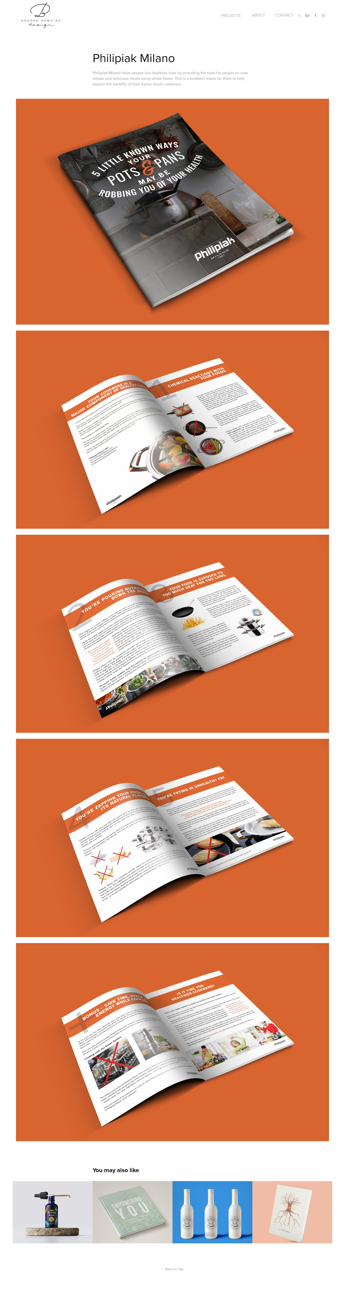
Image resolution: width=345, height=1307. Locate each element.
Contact (284, 15)
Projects (231, 15)
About (258, 15)
